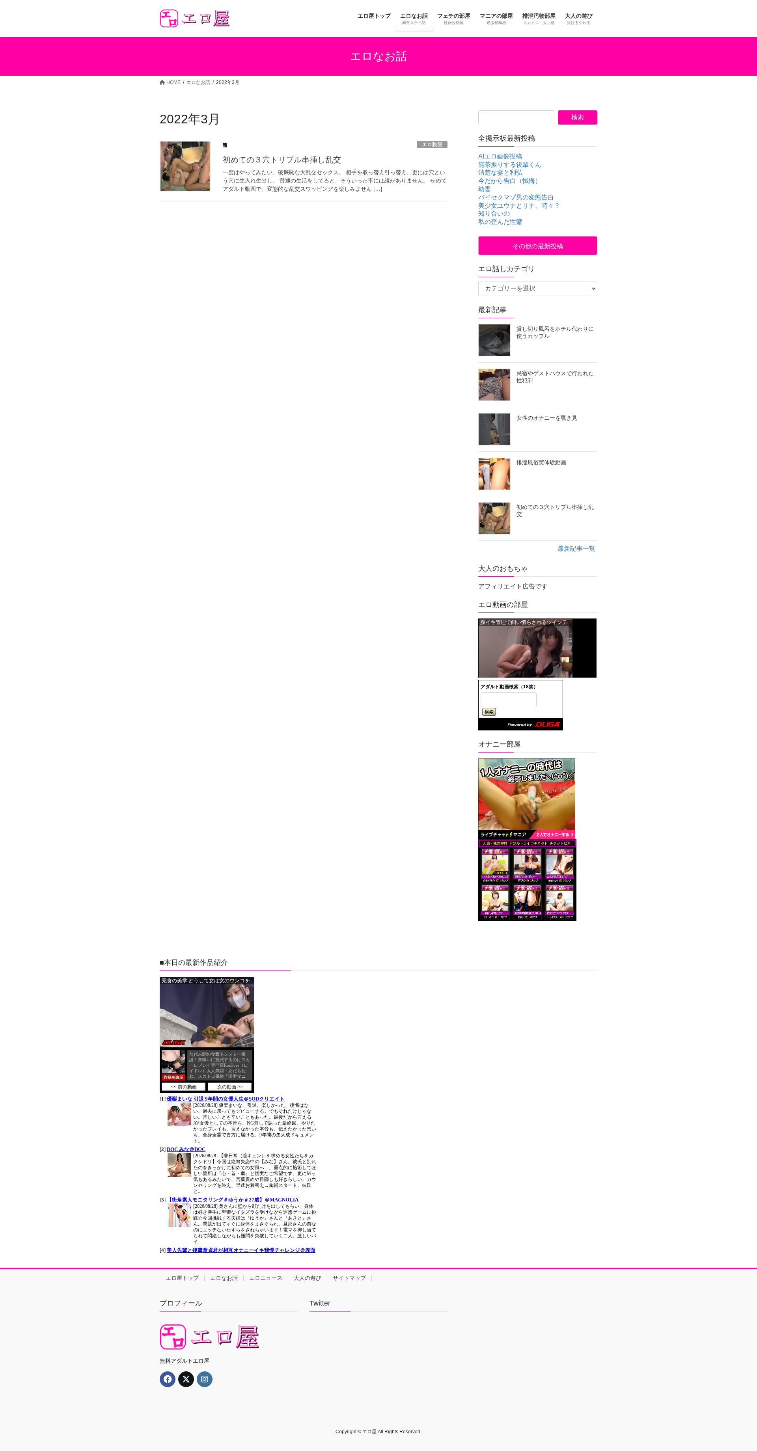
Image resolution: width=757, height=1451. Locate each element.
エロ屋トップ (182, 1278)
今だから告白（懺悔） (509, 180)
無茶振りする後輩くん (509, 164)
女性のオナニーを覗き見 (546, 418)
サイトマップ (349, 1278)
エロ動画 (432, 144)
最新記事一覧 (576, 548)
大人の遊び (307, 1278)
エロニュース (265, 1278)
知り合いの (494, 213)
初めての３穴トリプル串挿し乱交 (282, 159)
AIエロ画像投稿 (500, 156)
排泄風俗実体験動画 (541, 462)
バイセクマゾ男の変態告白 (516, 197)
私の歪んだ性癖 (500, 221)
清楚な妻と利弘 (500, 172)
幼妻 (484, 189)
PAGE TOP (733, 1400)
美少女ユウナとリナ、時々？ (519, 205)
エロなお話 (224, 1278)
